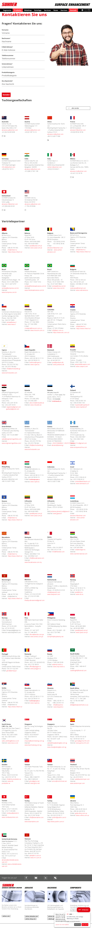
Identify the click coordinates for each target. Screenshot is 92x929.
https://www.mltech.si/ (15, 252)
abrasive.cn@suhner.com (55, 134)
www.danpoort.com (53, 594)
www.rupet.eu (34, 364)
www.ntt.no (79, 594)
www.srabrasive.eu (82, 290)
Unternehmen (7, 64)
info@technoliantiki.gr (13, 369)
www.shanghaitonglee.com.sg (56, 747)
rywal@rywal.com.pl (35, 246)
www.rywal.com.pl (36, 248)
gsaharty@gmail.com (12, 409)
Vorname (5, 30)
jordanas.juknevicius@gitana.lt (59, 511)
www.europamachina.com (78, 447)
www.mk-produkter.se (8, 782)
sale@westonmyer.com (82, 779)
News (55, 10)
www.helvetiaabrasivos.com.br (34, 290)
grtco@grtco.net (34, 781)
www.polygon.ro (35, 669)
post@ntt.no (79, 592)
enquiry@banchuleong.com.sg (34, 741)
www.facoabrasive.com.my (33, 562)
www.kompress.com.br (9, 292)
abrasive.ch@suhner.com (10, 204)
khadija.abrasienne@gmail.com (34, 600)
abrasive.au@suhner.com (10, 130)
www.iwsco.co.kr (13, 743)
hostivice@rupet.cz (35, 362)
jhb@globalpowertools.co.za (79, 705)
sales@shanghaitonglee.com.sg (57, 743)
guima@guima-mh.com (82, 741)
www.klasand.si (58, 707)
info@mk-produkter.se (13, 779)
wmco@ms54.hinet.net (59, 781)
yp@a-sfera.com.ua (81, 813)
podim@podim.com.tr (59, 817)
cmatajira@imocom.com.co (33, 328)
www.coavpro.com (82, 366)
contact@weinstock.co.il (82, 481)
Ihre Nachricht (7, 81)
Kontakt (73, 10)
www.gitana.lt (57, 513)
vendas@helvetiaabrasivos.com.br (35, 286)
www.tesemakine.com (32, 822)
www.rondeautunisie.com (10, 817)
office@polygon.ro (35, 667)
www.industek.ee (35, 405)
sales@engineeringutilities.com (11, 439)
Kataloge (37, 10)
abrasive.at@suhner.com (32, 130)
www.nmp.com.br (59, 288)
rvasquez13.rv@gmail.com (78, 443)
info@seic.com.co (57, 330)
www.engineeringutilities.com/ (11, 443)
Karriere (64, 10)
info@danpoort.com (53, 592)
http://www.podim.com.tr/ (55, 822)
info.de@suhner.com (8, 167)
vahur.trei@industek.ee (36, 403)
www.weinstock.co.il (82, 483)
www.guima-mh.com (82, 743)
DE (85, 10)
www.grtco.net (35, 783)
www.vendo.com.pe (36, 637)
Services (47, 10)
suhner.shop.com (30, 919)
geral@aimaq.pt (11, 671)
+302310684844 (57, 443)
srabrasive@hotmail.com (78, 288)
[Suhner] (9, 4)
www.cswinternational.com (78, 554)
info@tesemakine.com (36, 817)
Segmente (7, 10)
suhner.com (6, 916)
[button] (83, 909)
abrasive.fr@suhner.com (78, 130)
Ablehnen (77, 924)
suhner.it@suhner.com (54, 167)
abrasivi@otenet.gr (57, 445)
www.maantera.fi (81, 407)
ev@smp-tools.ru (57, 664)
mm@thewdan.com (58, 552)
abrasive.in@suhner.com (32, 169)
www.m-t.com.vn (35, 858)
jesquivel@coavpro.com (82, 364)
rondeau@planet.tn (12, 813)
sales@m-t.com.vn (35, 855)
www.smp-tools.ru (59, 667)
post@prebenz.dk (57, 362)
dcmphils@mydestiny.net (55, 637)
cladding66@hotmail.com (78, 670)
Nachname (6, 38)
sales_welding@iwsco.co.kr (10, 741)
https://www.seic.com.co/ (61, 332)
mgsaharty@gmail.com (13, 407)
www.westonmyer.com (77, 783)
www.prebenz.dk (58, 364)
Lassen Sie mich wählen (62, 924)
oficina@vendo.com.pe (36, 634)
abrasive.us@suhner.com (33, 204)
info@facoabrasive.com (36, 558)
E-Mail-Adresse (7, 47)
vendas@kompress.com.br (10, 288)
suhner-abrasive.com (31, 916)
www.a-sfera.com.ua (82, 815)
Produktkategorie (8, 72)
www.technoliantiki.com (9, 373)
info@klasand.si (58, 705)
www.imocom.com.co (37, 330)
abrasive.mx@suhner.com (78, 171)
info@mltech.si (12, 250)
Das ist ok (85, 924)
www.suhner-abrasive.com (54, 251)
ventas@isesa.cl (11, 322)
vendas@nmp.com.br (59, 286)
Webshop (28, 10)
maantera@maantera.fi (82, 405)
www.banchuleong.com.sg (33, 745)
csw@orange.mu (80, 550)
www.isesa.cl (12, 324)
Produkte (17, 10)
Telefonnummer (7, 55)
